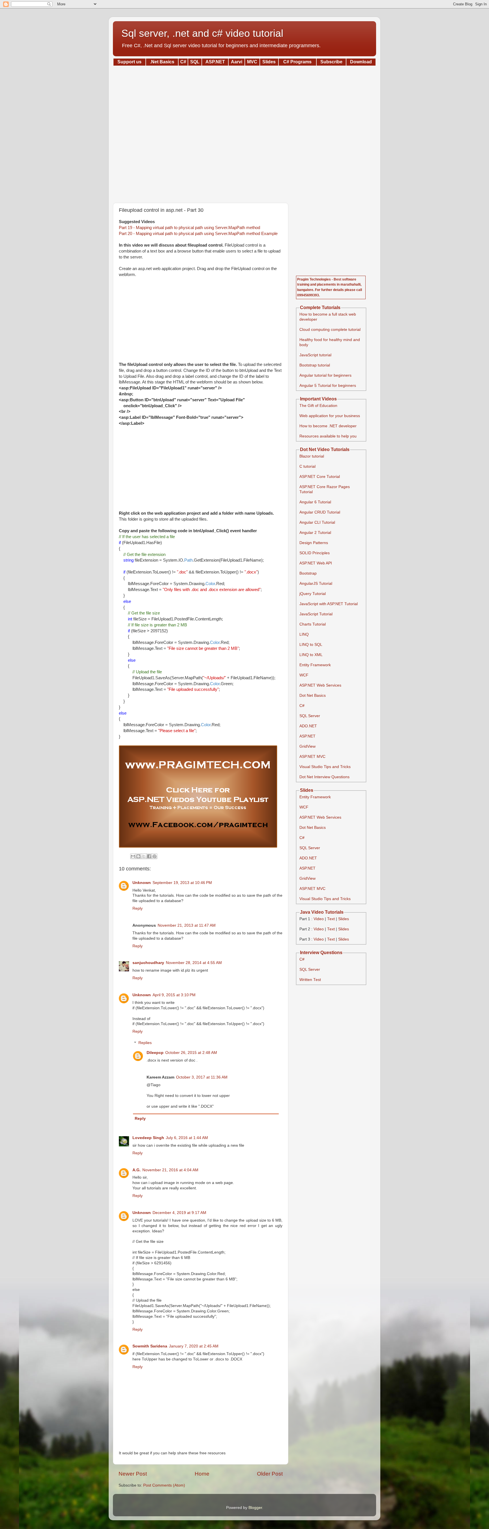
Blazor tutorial (311, 456)
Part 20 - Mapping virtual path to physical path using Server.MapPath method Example (198, 233)
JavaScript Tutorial (316, 614)
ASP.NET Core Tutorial (319, 477)
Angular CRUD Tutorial (319, 512)
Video (319, 919)
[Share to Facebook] (149, 856)
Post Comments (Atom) (164, 1485)
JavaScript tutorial (315, 355)
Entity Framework (315, 665)
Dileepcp (155, 1053)
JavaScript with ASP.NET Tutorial (328, 604)
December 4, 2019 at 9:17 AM (179, 1213)
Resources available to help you (328, 436)
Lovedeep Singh (148, 1138)
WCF (303, 675)
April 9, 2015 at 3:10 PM (174, 995)
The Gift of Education (318, 406)
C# (301, 706)
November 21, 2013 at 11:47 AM (187, 925)
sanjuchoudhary (148, 963)
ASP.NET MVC (312, 756)
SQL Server (309, 716)
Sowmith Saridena (149, 1346)
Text (331, 919)
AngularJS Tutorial (315, 583)
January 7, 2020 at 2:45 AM (193, 1346)
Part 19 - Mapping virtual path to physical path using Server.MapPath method (189, 227)
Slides (343, 919)
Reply (137, 908)
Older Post (270, 1474)
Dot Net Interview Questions (324, 777)
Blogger (255, 1508)
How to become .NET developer (328, 426)
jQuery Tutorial (312, 594)
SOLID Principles (314, 553)
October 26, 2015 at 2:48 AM (191, 1053)
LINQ (304, 634)
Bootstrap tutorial (314, 365)
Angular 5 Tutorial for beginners (327, 385)
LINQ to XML (311, 655)
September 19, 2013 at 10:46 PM (182, 883)
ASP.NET (307, 736)
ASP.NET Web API (315, 563)
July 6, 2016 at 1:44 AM (187, 1138)
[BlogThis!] (138, 856)
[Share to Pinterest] (154, 856)
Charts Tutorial (312, 624)
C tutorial (307, 466)
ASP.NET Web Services (320, 685)
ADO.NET (308, 726)
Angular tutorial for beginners (325, 375)
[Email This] (133, 856)
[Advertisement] (244, 132)
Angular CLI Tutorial (317, 522)
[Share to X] (144, 856)
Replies (145, 1043)
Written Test (310, 980)
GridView (307, 746)
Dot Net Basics (312, 695)
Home (202, 1474)
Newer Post (133, 1474)
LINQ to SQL (310, 644)
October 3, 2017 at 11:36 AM (202, 1077)
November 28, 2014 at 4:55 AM (194, 963)
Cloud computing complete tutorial (330, 329)
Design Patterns (313, 543)
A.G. (136, 1170)
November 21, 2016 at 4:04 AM (170, 1170)
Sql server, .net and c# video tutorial (202, 33)
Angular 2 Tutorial (315, 532)
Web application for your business (329, 416)
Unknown (141, 883)
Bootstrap (308, 573)
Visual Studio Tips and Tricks (325, 767)
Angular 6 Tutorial (315, 502)
